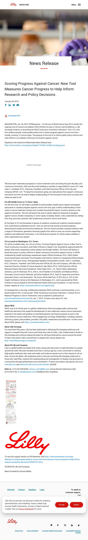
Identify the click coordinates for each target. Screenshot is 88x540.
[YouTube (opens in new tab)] (79, 525)
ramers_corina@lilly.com (39, 369)
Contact (21, 489)
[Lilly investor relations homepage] (19, 4)
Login (42, 489)
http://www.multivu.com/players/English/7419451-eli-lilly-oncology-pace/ (35, 145)
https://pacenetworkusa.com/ (37, 322)
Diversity (11, 489)
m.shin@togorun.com (27, 372)
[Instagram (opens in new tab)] (65, 525)
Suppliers (32, 489)
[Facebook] (7, 105)
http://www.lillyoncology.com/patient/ (20, 340)
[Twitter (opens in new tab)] (51, 525)
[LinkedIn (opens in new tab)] (72, 525)
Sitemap (78, 532)
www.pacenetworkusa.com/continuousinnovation (25, 301)
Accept (62, 504)
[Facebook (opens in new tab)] (58, 525)
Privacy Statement (26, 509)
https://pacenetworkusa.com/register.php (37, 285)
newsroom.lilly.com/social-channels (34, 364)
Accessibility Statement (73, 531)
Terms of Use (19, 531)
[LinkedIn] (11, 105)
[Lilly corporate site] (12, 520)
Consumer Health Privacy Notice (52, 531)
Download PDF (14, 115)
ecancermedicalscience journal (17, 298)
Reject (76, 504)
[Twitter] (15, 105)
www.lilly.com (10, 364)
